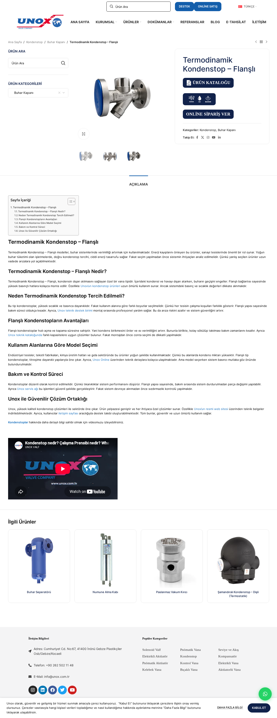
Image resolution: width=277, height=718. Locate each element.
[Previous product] (256, 42)
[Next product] (266, 42)
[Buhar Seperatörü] (39, 560)
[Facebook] (52, 690)
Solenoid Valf (151, 649)
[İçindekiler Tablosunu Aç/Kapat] (69, 201)
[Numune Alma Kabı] (105, 560)
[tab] (138, 182)
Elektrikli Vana (228, 663)
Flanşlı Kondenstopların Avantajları (38, 219)
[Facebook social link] (197, 137)
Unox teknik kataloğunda (25, 335)
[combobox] (38, 92)
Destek (184, 6)
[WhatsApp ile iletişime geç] (265, 693)
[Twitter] (62, 690)
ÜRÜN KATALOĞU (211, 82)
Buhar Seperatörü (39, 592)
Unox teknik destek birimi (75, 310)
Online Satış (207, 6)
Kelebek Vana (151, 669)
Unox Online (101, 359)
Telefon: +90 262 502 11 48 (54, 665)
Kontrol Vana (189, 663)
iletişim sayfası (68, 413)
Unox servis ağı (27, 389)
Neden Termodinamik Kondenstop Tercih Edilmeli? (46, 215)
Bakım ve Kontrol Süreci (32, 227)
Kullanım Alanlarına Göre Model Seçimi (40, 223)
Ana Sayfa (15, 42)
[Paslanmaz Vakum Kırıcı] (171, 560)
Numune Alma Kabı (105, 592)
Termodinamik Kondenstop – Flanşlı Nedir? (41, 211)
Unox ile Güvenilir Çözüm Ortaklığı (38, 230)
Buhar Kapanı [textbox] (22, 93)
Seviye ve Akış (228, 649)
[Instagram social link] (208, 137)
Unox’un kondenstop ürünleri (100, 286)
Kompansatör (227, 656)
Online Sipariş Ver (208, 114)
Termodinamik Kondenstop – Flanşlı (34, 207)
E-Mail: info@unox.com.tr (51, 676)
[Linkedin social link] (219, 137)
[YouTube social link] (214, 137)
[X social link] (202, 137)
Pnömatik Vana (190, 649)
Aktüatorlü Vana (229, 669)
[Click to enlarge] (83, 133)
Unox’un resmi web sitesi (211, 409)
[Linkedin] (42, 690)
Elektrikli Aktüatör (155, 656)
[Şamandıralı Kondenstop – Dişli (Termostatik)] (238, 560)
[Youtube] (72, 690)
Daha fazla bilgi (230, 707)
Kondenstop (34, 42)
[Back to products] (261, 42)
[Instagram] (32, 690)
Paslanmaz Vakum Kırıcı (171, 592)
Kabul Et (259, 707)
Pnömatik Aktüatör (155, 663)
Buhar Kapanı (56, 42)
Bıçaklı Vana (189, 669)
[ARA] (63, 63)
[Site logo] (40, 21)
